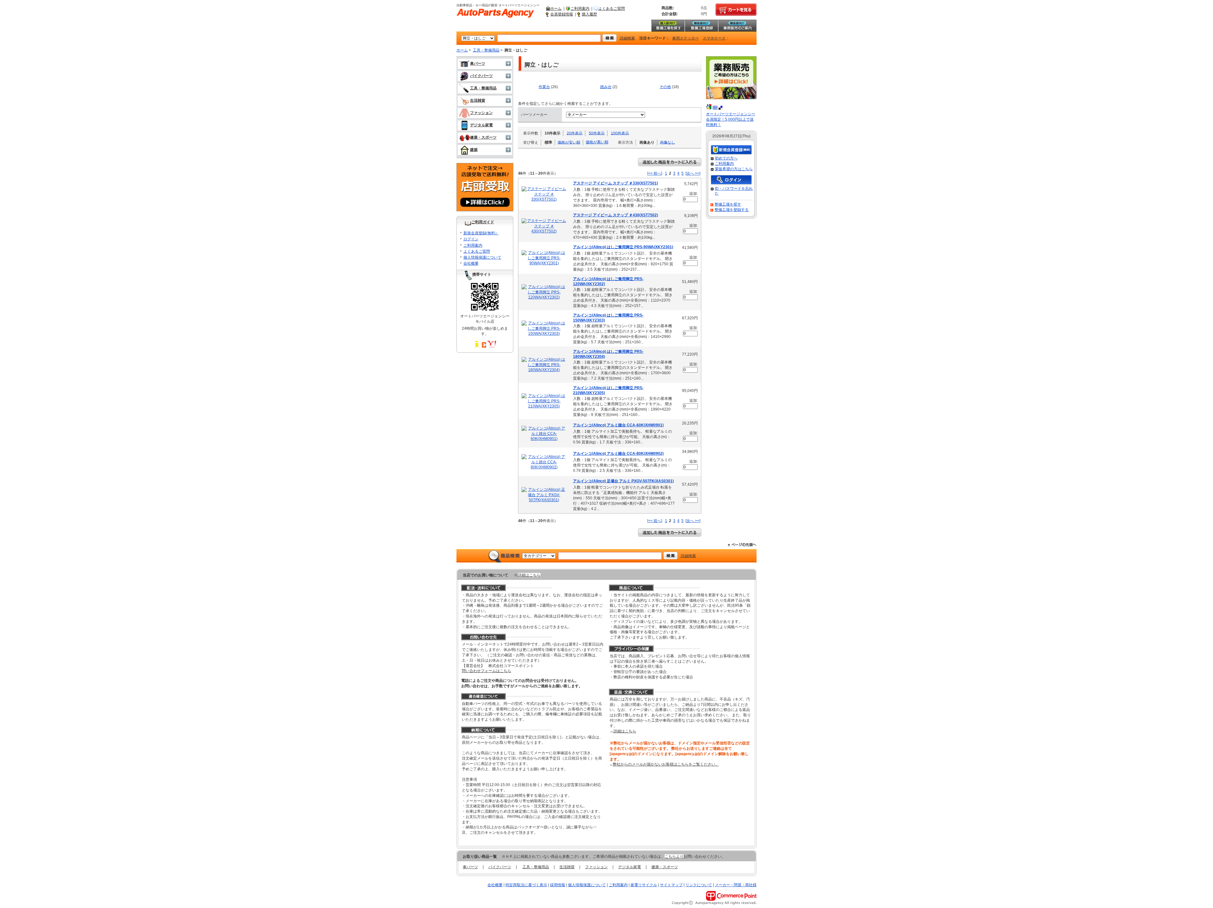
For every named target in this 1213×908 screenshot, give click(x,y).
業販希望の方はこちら (734, 169)
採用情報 (557, 885)
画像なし (667, 142)
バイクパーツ (481, 76)
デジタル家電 (481, 125)
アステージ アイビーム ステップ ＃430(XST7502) (615, 215)
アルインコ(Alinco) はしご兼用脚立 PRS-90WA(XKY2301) (623, 247)
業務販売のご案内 (737, 26)
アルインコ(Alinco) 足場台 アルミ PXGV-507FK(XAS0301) (623, 481)
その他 (665, 87)
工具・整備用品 (486, 50)
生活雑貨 (477, 100)
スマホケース (714, 38)
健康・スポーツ (483, 137)
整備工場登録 (701, 26)
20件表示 (574, 133)
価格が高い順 (597, 142)
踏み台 (606, 87)
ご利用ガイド (482, 222)
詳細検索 (627, 38)
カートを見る (736, 9)
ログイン (471, 239)
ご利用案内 (579, 8)
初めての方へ (726, 158)
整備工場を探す (668, 26)
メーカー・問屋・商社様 (736, 885)
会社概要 (471, 263)
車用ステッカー (685, 38)
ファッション (481, 113)
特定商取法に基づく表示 (526, 885)
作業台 (544, 87)
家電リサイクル (644, 885)
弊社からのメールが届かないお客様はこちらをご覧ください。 (666, 764)
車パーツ (477, 63)
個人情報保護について (482, 257)
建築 (474, 149)
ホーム (556, 8)
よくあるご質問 (611, 8)
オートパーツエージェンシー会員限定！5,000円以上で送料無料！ (730, 119)
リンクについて (698, 885)
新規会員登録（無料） (731, 150)
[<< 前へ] (654, 173)
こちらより (674, 856)
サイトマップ (671, 885)
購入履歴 (589, 14)
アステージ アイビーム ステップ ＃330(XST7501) (615, 183)
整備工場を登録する (732, 209)
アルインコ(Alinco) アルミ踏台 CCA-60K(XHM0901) (618, 425)
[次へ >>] (692, 173)
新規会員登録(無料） (481, 233)
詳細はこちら (529, 575)
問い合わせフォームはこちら (486, 671)
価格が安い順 (569, 142)
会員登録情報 (561, 14)
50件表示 (597, 133)
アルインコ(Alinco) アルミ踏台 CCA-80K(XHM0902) (618, 453)
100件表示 (620, 133)
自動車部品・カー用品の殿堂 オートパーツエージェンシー (495, 13)
